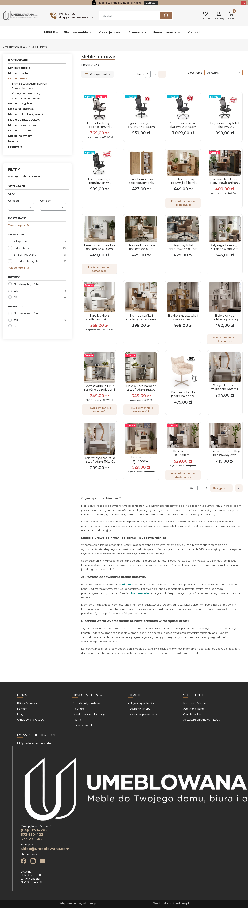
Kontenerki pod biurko (26, 98)
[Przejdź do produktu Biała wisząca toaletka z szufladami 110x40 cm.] (99, 439)
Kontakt (22, 708)
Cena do (45, 200)
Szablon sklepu (171, 903)
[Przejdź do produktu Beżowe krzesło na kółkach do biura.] (141, 229)
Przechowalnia (192, 714)
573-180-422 (32, 834)
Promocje (15, 146)
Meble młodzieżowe (22, 125)
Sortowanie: (195, 72)
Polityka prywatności (141, 703)
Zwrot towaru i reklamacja (88, 714)
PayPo (76, 719)
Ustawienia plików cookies (144, 714)
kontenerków (140, 593)
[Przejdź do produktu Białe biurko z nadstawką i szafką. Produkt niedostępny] (225, 297)
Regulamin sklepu (139, 708)
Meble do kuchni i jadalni (25, 114)
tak (16, 290)
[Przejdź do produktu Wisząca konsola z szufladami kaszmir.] (225, 367)
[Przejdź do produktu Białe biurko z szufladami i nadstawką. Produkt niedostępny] (183, 435)
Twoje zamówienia (194, 703)
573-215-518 (31, 839)
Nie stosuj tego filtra (26, 284)
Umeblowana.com (14, 46)
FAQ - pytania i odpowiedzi (34, 743)
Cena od (13, 200)
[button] (166, 15)
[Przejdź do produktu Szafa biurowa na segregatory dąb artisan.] (141, 163)
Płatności (78, 708)
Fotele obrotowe (22, 88)
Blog (20, 714)
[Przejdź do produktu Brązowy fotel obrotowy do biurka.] (183, 229)
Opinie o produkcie (84, 725)
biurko (126, 584)
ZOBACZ (150, 3)
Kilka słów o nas (27, 703)
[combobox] (126, 15)
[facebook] (24, 861)
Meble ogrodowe (20, 130)
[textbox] (223, 72)
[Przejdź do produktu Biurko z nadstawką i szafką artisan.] (183, 297)
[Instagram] (33, 861)
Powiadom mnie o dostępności (183, 203)
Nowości (14, 141)
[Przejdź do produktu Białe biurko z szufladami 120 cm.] (99, 297)
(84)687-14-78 (34, 830)
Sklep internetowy (77, 903)
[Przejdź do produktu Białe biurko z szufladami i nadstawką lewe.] (141, 438)
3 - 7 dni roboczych (26, 261)
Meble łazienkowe (21, 109)
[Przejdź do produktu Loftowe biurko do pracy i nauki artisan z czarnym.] (225, 163)
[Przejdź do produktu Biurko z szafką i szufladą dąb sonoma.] (141, 297)
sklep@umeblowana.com (45, 849)
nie (16, 297)
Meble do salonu (19, 73)
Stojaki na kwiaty (20, 135)
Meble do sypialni (20, 103)
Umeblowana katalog (30, 719)
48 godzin (20, 241)
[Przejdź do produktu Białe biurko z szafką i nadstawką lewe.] (225, 435)
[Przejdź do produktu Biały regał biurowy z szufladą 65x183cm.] (225, 229)
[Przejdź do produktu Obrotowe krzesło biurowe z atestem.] (183, 107)
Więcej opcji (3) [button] (18, 225)
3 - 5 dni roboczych (26, 254)
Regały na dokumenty (26, 93)
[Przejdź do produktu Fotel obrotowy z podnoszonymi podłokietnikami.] (99, 107)
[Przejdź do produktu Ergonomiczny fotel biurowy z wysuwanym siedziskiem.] (225, 107)
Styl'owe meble (19, 67)
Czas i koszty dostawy (86, 703)
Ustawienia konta (194, 708)
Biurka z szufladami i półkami (30, 83)
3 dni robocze (22, 248)
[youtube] (42, 861)
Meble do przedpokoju (24, 119)
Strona (140, 74)
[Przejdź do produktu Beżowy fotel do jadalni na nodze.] (183, 370)
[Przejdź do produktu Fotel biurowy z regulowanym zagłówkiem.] (99, 163)
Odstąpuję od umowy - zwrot (201, 719)
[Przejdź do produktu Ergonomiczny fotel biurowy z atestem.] (141, 107)
